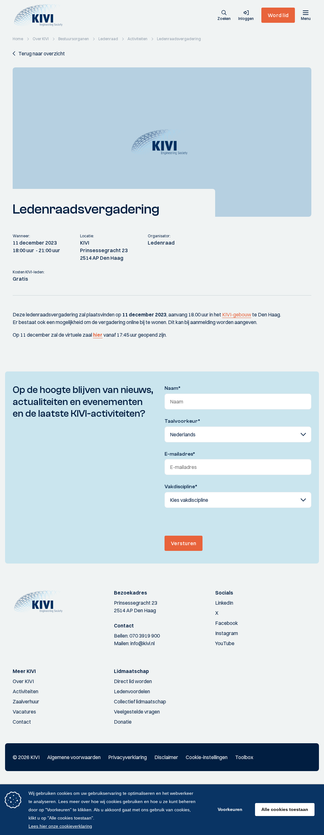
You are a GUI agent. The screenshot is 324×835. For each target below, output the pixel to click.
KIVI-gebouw (236, 314)
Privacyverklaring (127, 757)
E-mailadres (180, 454)
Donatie (123, 722)
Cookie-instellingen (206, 757)
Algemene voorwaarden (74, 757)
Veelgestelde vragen (137, 711)
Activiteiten (25, 691)
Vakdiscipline (181, 486)
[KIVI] (41, 15)
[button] (224, 16)
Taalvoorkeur (182, 421)
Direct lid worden (133, 681)
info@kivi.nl (142, 643)
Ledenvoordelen (132, 691)
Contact (22, 722)
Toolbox (244, 757)
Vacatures (24, 711)
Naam (173, 388)
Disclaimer (166, 757)
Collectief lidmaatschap (140, 701)
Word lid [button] (278, 15)
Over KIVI (23, 681)
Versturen (183, 543)
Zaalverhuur (26, 701)
